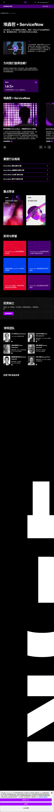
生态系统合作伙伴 (7, 6)
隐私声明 (45, 797)
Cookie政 (39, 797)
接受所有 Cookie (25, 799)
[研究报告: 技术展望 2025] (36, 210)
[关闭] (51, 792)
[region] (27, 801)
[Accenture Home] (25, 2)
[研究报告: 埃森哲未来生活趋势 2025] (13, 210)
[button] (8, 313)
